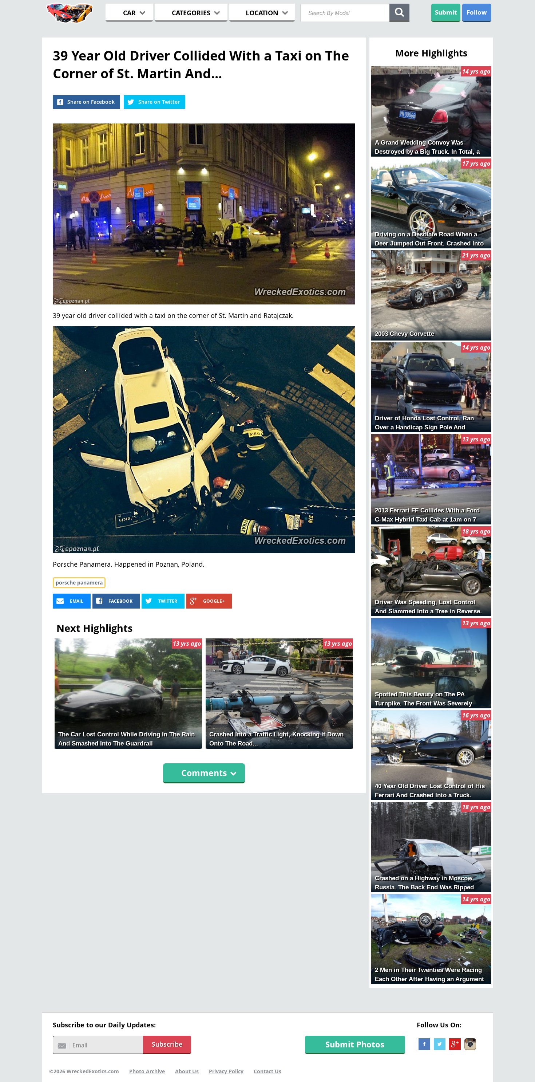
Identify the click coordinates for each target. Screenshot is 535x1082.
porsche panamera (79, 582)
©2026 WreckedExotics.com (84, 1071)
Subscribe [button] (167, 1044)
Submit (446, 12)
